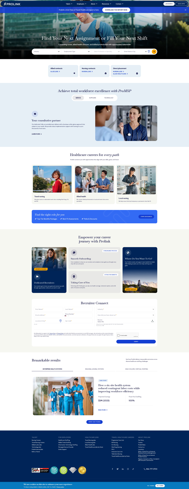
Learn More (36, 134)
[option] (94, 123)
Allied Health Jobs (119, 74)
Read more (102, 410)
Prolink (12, 4)
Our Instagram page (128, 469)
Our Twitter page (117, 469)
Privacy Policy (60, 333)
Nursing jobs (86, 71)
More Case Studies (94, 422)
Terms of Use (52, 333)
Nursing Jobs (117, 71)
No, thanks (150, 485)
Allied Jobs (54, 71)
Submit (136, 341)
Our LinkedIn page (123, 469)
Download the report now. (116, 10)
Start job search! (146, 216)
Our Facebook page (112, 469)
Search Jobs (154, 51)
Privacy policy (60, 487)
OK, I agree (160, 485)
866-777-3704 (151, 469)
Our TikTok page (133, 469)
